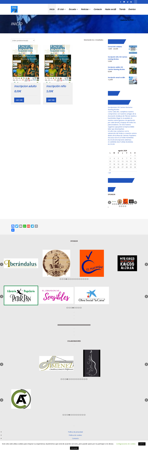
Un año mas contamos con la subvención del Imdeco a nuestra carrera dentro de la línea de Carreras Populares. (122, 133)
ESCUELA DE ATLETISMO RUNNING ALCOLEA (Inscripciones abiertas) (120, 139)
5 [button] (120, 204)
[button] (109, 202)
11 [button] (132, 204)
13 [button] (121, 206)
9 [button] (128, 204)
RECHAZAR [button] (74, 448)
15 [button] (125, 206)
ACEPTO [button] (142, 444)
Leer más (19, 100)
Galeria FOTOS (127, 20)
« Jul (109, 173)
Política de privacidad (75, 432)
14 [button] (123, 206)
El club (61, 9)
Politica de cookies (75, 435)
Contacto (98, 9)
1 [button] (112, 204)
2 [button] (114, 204)
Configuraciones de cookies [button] (126, 444)
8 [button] (126, 204)
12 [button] (119, 206)
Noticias (85, 9)
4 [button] (118, 204)
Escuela (72, 9)
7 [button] (124, 204)
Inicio (51, 9)
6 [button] (122, 204)
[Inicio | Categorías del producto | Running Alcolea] (14, 9)
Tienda (122, 9)
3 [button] (116, 204)
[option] (114, 201)
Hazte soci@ (110, 9)
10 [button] (130, 204)
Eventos (132, 9)
